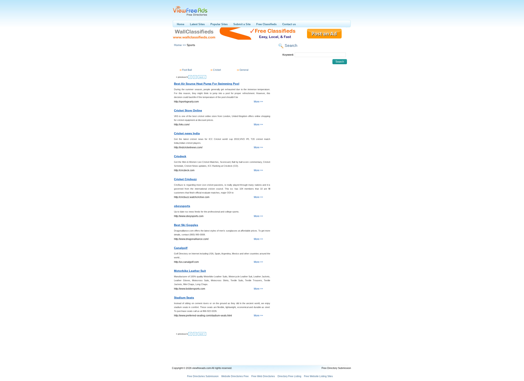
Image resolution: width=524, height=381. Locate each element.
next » (202, 77)
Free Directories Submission (203, 376)
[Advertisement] (222, 58)
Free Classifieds (266, 24)
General (243, 70)
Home (180, 24)
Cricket (216, 70)
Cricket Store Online (188, 110)
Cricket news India (187, 133)
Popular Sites (219, 24)
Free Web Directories (263, 376)
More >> (258, 101)
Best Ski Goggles (186, 225)
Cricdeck (180, 156)
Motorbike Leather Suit (190, 270)
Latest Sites (197, 24)
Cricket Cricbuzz (185, 179)
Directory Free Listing (289, 376)
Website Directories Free (235, 376)
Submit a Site (242, 24)
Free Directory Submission (336, 368)
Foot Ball (187, 70)
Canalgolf (180, 248)
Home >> (180, 45)
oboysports (182, 206)
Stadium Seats (184, 297)
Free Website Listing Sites (318, 376)
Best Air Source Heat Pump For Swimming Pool (206, 83)
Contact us (289, 24)
